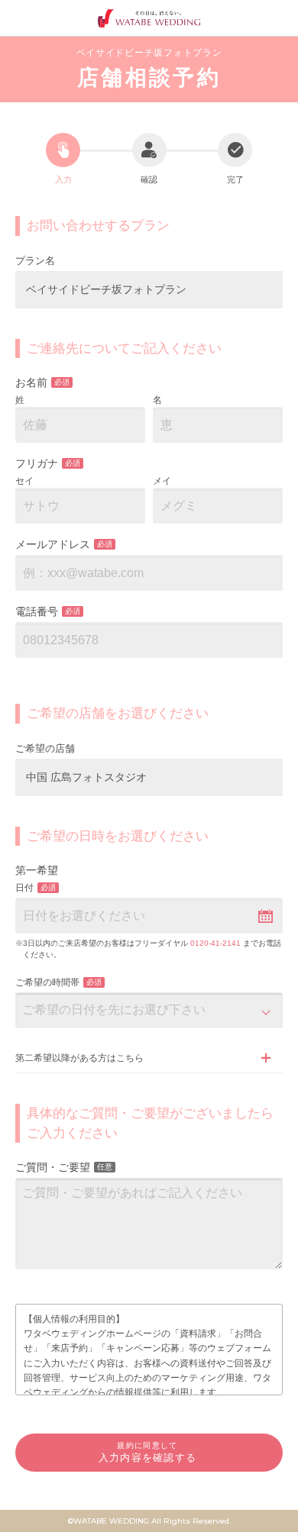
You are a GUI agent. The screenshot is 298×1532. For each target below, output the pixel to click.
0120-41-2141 (215, 943)
